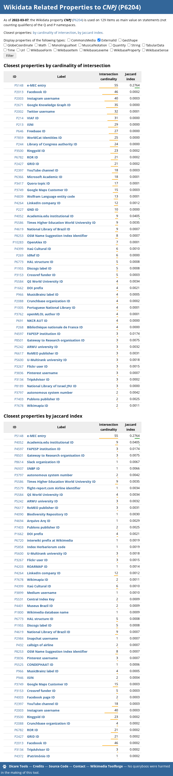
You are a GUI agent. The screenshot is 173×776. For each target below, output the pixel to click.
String (135, 45)
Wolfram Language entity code (51, 196)
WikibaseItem (67, 50)
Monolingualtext (64, 45)
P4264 (18, 203)
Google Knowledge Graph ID (49, 105)
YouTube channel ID (42, 170)
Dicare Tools (18, 766)
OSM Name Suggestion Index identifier (57, 235)
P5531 (18, 599)
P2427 (18, 164)
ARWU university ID (42, 347)
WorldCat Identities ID (44, 137)
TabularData (155, 45)
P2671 (18, 105)
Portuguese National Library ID (51, 307)
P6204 (77, 20)
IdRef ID (33, 255)
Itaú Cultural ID (39, 249)
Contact (79, 766)
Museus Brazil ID (40, 606)
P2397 (18, 170)
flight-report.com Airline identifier (53, 488)
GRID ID (33, 164)
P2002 (18, 111)
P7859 (18, 137)
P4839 (18, 196)
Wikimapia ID (37, 405)
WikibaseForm (41, 50)
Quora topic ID (38, 183)
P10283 (18, 242)
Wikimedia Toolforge (106, 766)
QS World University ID (45, 281)
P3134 (18, 379)
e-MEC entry (36, 85)
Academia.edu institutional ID (50, 216)
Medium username (41, 593)
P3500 (18, 151)
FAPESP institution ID (43, 334)
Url (22, 50)
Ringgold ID (36, 151)
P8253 (18, 235)
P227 (19, 209)
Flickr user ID (37, 366)
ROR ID (32, 157)
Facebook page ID (41, 697)
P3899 (18, 593)
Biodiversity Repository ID (47, 514)
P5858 (18, 547)
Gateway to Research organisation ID (55, 340)
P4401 (18, 606)
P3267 (18, 366)
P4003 (18, 697)
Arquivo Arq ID (38, 521)
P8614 (18, 462)
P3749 (18, 190)
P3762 (18, 314)
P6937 (18, 468)
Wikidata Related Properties (48, 7)
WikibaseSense (157, 50)
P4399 (18, 249)
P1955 (18, 268)
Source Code (58, 766)
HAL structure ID (40, 262)
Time (11, 50)
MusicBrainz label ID (42, 294)
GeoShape (130, 40)
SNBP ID (33, 468)
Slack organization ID (43, 462)
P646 (19, 131)
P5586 (18, 222)
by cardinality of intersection (54, 32)
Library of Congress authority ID (52, 144)
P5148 (18, 85)
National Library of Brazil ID (48, 229)
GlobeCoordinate (20, 45)
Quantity (119, 45)
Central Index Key (41, 599)
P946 (19, 677)
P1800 (18, 612)
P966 (19, 294)
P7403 (18, 399)
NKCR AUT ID (37, 320)
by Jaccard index (90, 32)
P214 (19, 118)
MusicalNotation (94, 45)
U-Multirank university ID (47, 360)
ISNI (30, 124)
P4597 (18, 334)
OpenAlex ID (36, 242)
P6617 (18, 353)
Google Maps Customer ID (47, 190)
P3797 (18, 392)
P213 (19, 124)
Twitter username (41, 111)
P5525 (18, 664)
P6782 (18, 157)
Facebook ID (36, 92)
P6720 (18, 540)
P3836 (18, 373)
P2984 (18, 638)
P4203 (18, 566)
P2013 (18, 92)
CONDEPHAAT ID (40, 664)
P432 (19, 645)
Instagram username (43, 98)
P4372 (18, 756)
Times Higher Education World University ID (61, 222)
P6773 (18, 262)
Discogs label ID (39, 268)
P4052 (18, 216)
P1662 (18, 288)
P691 (19, 320)
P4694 (18, 521)
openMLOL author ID (43, 314)
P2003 (18, 98)
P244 (19, 144)
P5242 (18, 347)
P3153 (18, 275)
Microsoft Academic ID (44, 177)
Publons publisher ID (43, 399)
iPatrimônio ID (38, 756)
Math (42, 45)
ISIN (30, 677)
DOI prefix (35, 288)
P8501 (18, 340)
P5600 (18, 360)
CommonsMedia (83, 40)
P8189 (18, 386)
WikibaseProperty (127, 50)
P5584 (18, 281)
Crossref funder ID (41, 275)
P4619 (18, 229)
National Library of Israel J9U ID (51, 386)
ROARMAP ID (37, 566)
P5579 (18, 488)
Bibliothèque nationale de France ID (55, 327)
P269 (19, 255)
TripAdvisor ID (38, 379)
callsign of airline (40, 645)
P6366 (18, 177)
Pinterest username (42, 373)
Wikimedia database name (47, 612)
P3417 (18, 183)
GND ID (32, 209)
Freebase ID (36, 131)
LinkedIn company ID (43, 203)
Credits (38, 766)
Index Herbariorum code (46, 547)
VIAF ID (33, 118)
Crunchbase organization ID (48, 301)
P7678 (18, 405)
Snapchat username (42, 638)
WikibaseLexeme (95, 50)
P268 (19, 327)
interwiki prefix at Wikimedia (50, 540)
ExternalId (109, 40)
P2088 (18, 301)
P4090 (18, 514)
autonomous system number (50, 392)
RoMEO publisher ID (42, 353)
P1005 (18, 307)
